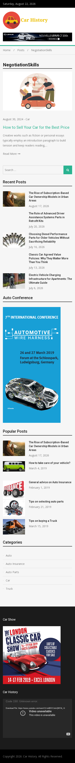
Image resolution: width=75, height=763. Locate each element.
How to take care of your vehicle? (49, 462)
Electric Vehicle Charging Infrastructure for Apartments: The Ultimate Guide (50, 278)
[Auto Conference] (32, 422)
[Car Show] (32, 683)
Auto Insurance (15, 564)
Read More (10, 154)
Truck (9, 588)
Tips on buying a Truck (43, 520)
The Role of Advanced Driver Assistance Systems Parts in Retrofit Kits (47, 217)
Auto (9, 555)
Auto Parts (12, 572)
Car (28, 119)
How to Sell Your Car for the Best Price (36, 127)
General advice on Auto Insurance (50, 482)
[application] (37, 718)
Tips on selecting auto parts (46, 501)
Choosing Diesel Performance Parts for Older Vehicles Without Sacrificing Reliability (49, 238)
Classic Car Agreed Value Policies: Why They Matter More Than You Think (48, 258)
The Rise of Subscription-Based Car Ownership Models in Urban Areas (49, 196)
